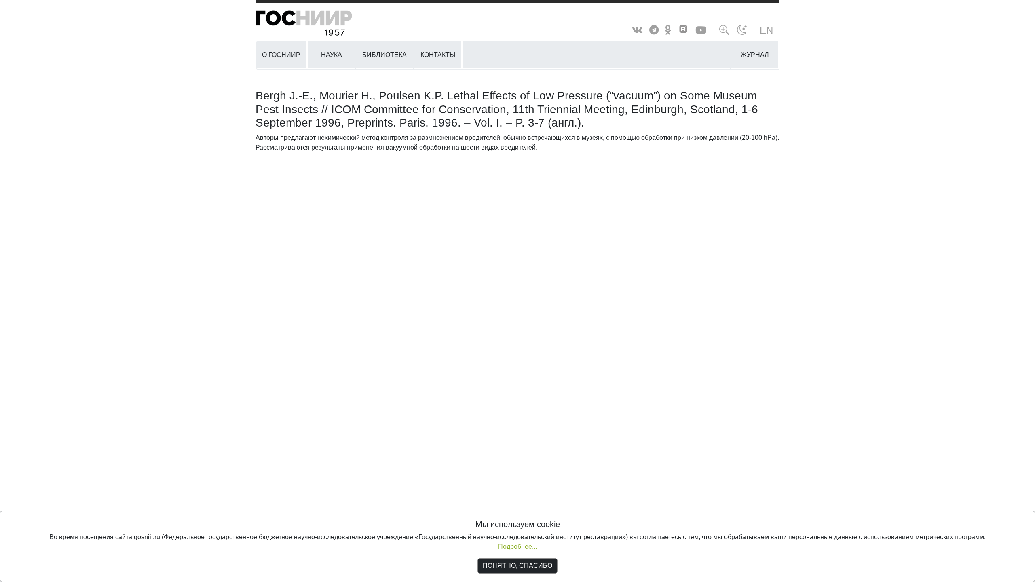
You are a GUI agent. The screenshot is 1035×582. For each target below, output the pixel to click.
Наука (331, 54)
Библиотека (384, 54)
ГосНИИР (314, 23)
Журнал (755, 54)
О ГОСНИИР (281, 54)
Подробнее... (517, 546)
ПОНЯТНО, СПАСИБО (517, 565)
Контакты (437, 54)
